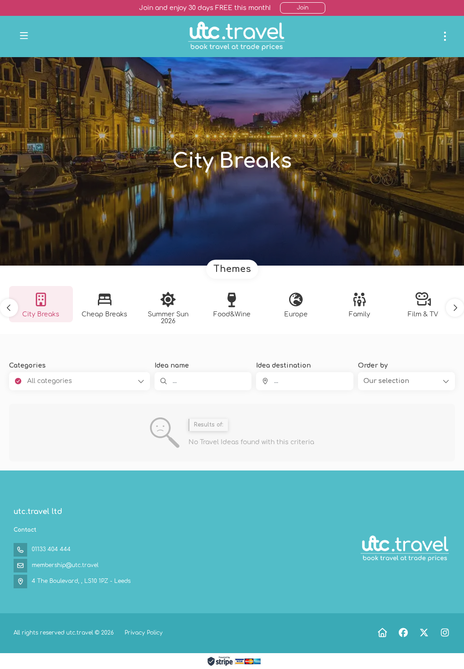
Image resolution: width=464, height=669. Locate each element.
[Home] (382, 633)
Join (303, 8)
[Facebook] (403, 633)
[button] (9, 308)
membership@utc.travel (65, 565)
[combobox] (304, 381)
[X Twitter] (424, 633)
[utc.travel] (404, 548)
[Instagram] (444, 633)
